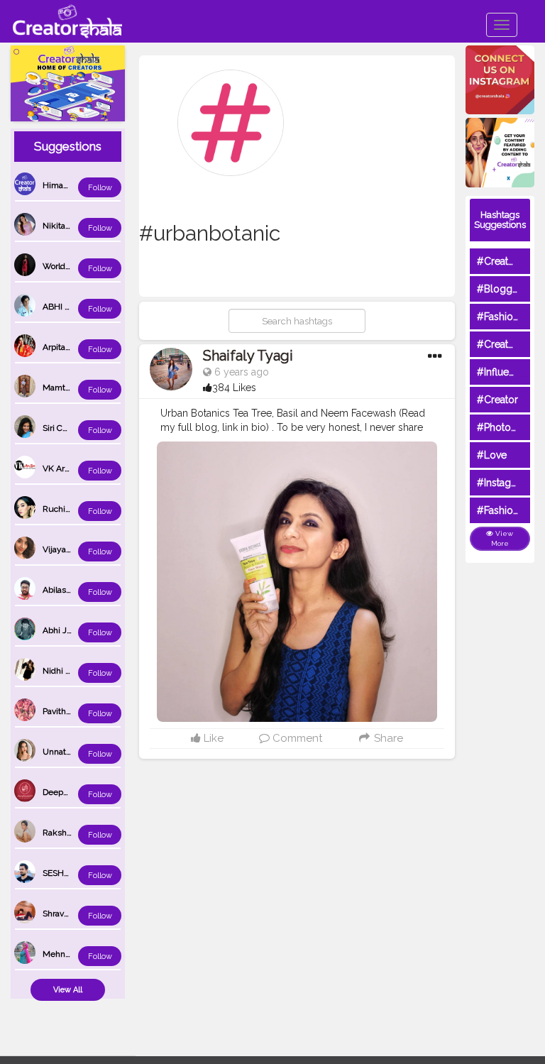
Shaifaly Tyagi (248, 355)
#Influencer (503, 372)
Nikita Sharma (70, 226)
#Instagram (503, 482)
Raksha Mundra (73, 833)
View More (502, 538)
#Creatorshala (509, 261)
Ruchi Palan (65, 509)
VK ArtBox (62, 468)
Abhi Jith (60, 630)
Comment (296, 738)
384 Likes (234, 387)
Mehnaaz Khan (72, 954)
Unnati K (59, 752)
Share (387, 738)
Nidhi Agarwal (70, 671)
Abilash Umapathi (77, 590)
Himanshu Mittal (75, 185)
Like (212, 738)
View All (67, 989)
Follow (100, 187)
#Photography (510, 427)
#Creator (497, 399)
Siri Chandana (69, 428)
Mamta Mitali (68, 388)
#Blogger (499, 289)
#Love (492, 455)
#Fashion (498, 316)
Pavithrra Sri (65, 711)
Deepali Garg (67, 792)
